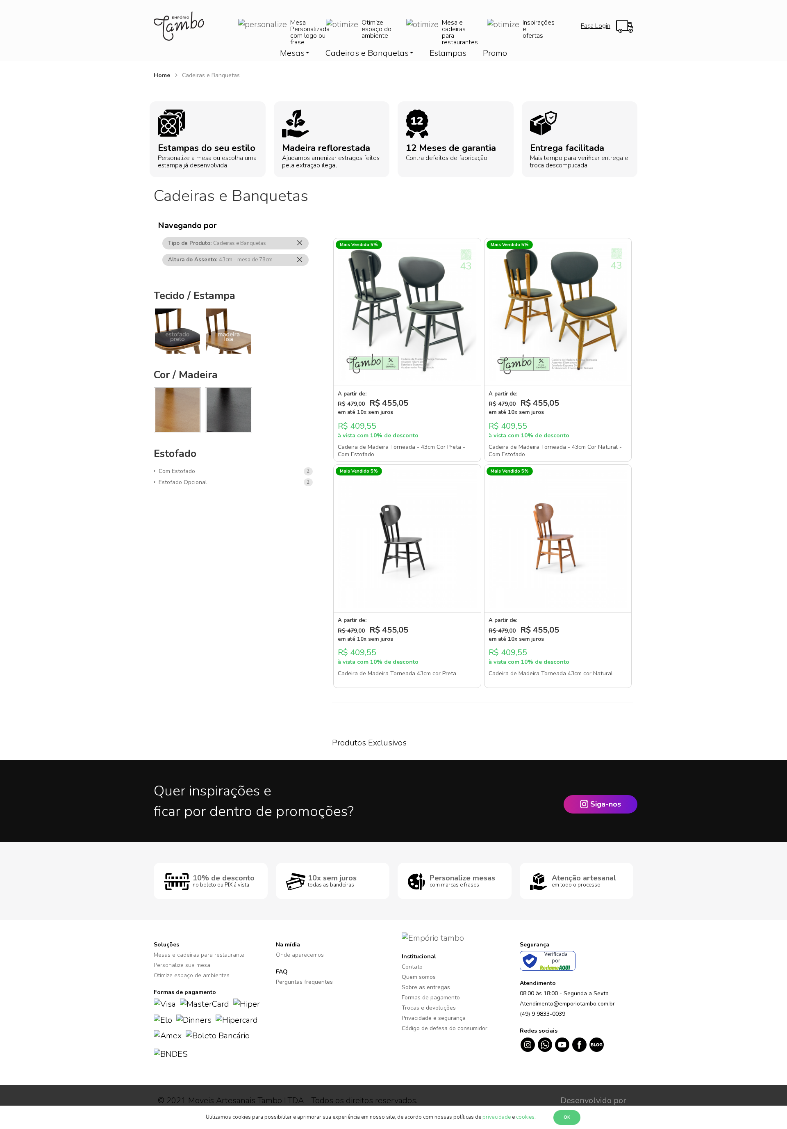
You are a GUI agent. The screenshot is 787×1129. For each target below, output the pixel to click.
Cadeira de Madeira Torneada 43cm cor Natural (551, 673)
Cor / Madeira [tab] (186, 375)
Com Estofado (178, 471)
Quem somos (419, 977)
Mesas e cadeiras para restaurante (199, 955)
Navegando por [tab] (187, 225)
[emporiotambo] (433, 937)
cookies (525, 1117)
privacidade (496, 1117)
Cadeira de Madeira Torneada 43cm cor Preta (397, 673)
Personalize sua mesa (182, 965)
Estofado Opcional (184, 482)
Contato (412, 967)
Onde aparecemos (300, 955)
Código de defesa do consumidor (444, 1028)
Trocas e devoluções (429, 1008)
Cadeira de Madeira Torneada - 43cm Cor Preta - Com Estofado (401, 451)
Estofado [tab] (175, 454)
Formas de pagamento (431, 997)
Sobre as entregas (426, 987)
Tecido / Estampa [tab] (194, 296)
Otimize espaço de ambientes (192, 975)
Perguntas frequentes (304, 982)
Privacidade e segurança (434, 1018)
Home (163, 75)
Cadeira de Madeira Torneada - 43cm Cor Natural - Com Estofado (555, 451)
